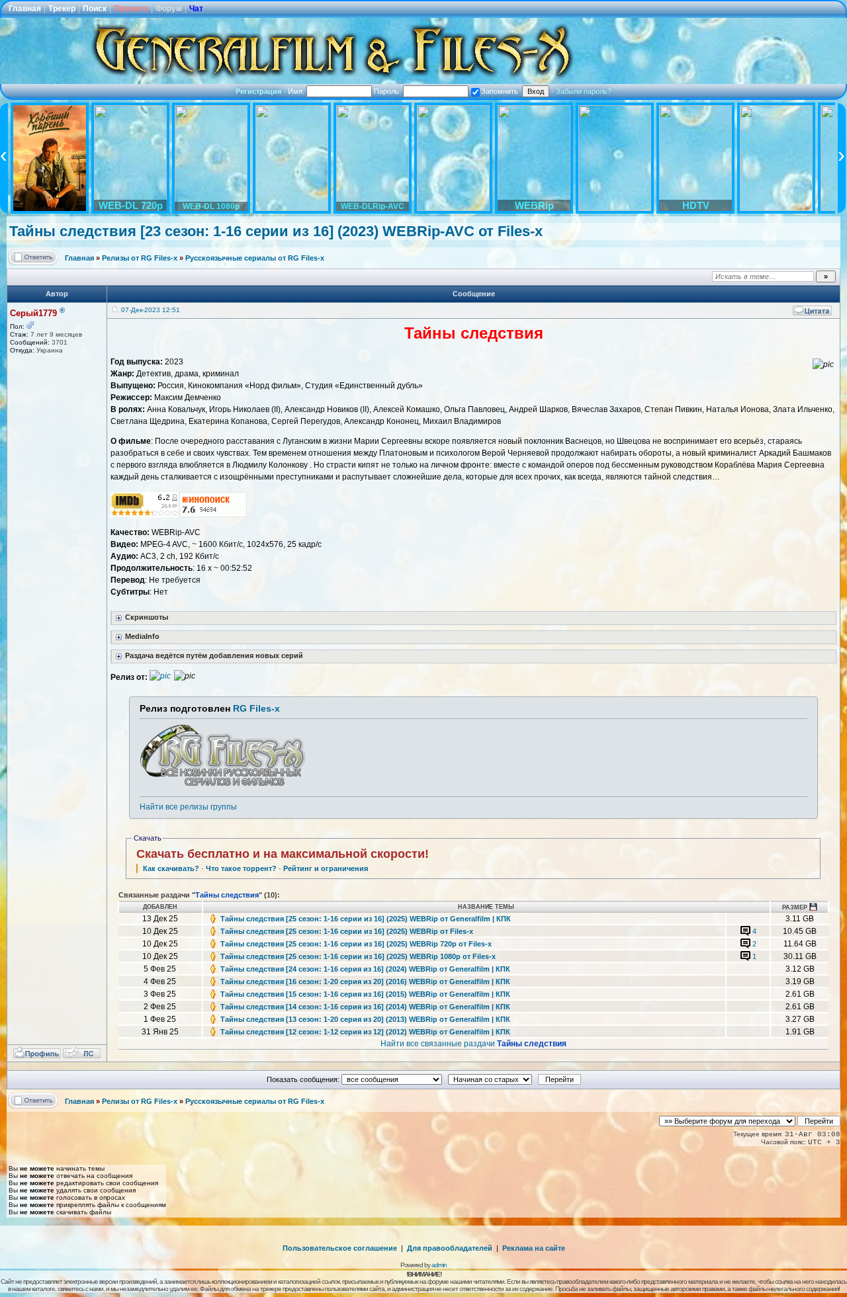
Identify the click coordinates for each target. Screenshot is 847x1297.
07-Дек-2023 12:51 (150, 310)
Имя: (297, 91)
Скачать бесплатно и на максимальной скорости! (282, 853)
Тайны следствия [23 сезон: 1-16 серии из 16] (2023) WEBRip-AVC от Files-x (276, 231)
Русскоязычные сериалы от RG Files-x (254, 258)
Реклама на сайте (533, 1248)
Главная (25, 8)
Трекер (61, 8)
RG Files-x (256, 708)
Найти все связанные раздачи (473, 1043)
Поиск (95, 8)
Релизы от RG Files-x (139, 258)
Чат (196, 8)
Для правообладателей (449, 1248)
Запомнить (499, 91)
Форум (169, 8)
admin (439, 1265)
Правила (131, 8)
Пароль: (388, 91)
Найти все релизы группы (188, 807)
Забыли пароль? (583, 91)
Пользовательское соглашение (340, 1248)
